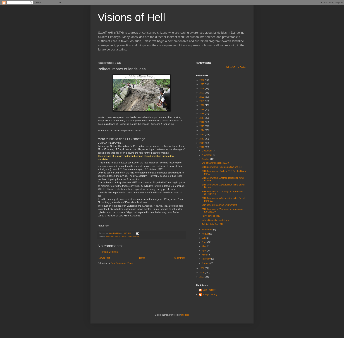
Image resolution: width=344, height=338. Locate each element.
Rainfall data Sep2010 (212, 224)
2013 (202, 134)
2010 (202, 147)
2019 (202, 109)
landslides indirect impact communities (122, 236)
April (204, 250)
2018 (202, 113)
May (204, 246)
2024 (202, 88)
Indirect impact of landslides (215, 220)
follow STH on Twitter (236, 67)
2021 (202, 101)
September (207, 229)
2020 (202, 105)
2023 (202, 92)
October (206, 159)
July (204, 238)
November (207, 155)
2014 (202, 130)
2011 (202, 143)
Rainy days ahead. (211, 216)
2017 (202, 118)
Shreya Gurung (209, 294)
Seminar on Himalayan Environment (219, 205)
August (205, 234)
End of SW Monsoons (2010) (216, 163)
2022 (202, 97)
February (206, 259)
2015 (202, 126)
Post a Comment (110, 252)
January (206, 263)
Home (142, 258)
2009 (202, 268)
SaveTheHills (209, 290)
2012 (202, 138)
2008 (202, 272)
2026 (202, 80)
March (205, 255)
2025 (202, 84)
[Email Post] (137, 233)
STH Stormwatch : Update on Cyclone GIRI (222, 167)
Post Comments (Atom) (122, 263)
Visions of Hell (131, 17)
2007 (202, 277)
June (204, 242)
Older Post (179, 258)
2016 (202, 122)
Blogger (185, 315)
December (207, 150)
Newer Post (104, 258)
